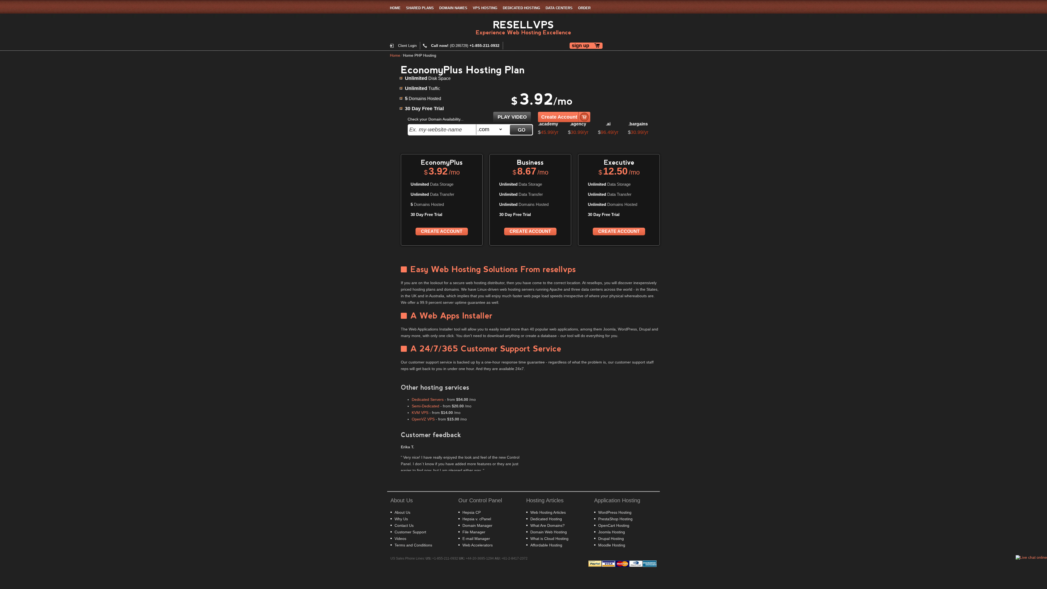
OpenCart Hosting (613, 525)
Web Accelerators (477, 545)
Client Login (407, 46)
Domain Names (453, 8)
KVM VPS (420, 412)
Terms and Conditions (413, 545)
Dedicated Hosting (521, 8)
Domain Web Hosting (548, 532)
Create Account (559, 117)
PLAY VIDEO (512, 117)
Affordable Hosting (546, 545)
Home (395, 8)
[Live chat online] (1031, 557)
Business (530, 162)
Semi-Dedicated (425, 406)
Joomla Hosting (611, 532)
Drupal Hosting (611, 538)
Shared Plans (420, 8)
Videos (400, 538)
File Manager (473, 532)
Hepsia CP (471, 512)
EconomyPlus (442, 162)
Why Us (401, 519)
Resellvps (523, 25)
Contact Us (404, 525)
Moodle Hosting (611, 545)
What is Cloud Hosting (549, 538)
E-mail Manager (476, 538)
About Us (402, 512)
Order (584, 8)
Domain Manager (477, 525)
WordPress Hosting (614, 512)
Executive (619, 162)
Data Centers (559, 8)
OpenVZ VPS (423, 419)
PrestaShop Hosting (615, 519)
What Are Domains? (547, 525)
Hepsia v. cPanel (476, 519)
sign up (580, 45)
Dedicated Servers (428, 399)
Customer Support (410, 532)
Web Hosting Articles (548, 512)
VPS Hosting (485, 8)
